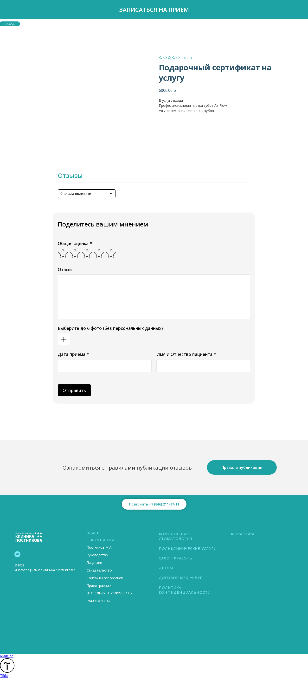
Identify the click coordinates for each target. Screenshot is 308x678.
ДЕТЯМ (166, 567)
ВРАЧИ (93, 533)
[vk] (17, 554)
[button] (154, 9)
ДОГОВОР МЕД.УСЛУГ (180, 577)
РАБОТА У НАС (99, 600)
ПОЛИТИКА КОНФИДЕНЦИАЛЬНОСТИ (185, 590)
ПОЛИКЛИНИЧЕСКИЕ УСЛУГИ (188, 548)
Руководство (97, 555)
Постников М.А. (99, 547)
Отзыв (65, 269)
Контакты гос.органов (105, 578)
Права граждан (99, 585)
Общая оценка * (75, 243)
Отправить (74, 390)
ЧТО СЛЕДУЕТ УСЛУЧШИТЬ (109, 593)
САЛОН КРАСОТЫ (176, 558)
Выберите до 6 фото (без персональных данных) (110, 328)
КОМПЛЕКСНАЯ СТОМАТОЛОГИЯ (175, 536)
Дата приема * (73, 354)
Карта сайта (242, 533)
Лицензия (94, 562)
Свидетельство (99, 570)
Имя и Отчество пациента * (186, 354)
